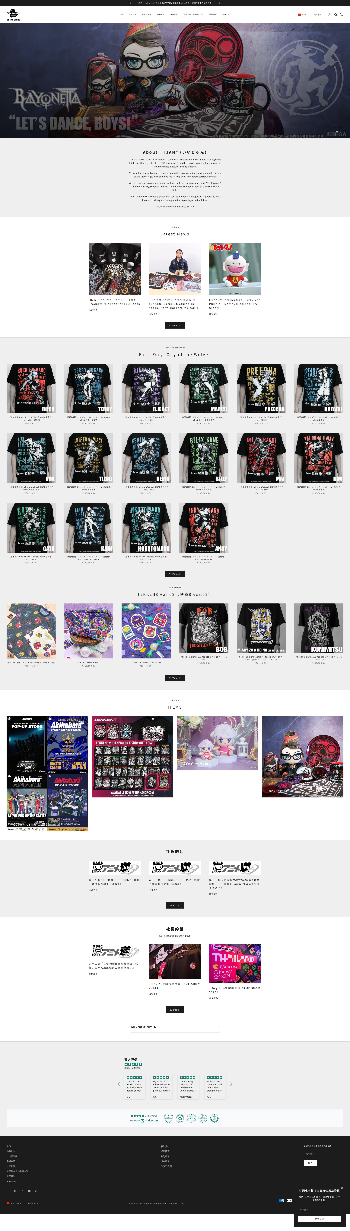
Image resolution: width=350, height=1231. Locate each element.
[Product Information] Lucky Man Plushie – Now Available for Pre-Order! (235, 321)
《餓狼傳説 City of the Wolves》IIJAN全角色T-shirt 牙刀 (31, 575)
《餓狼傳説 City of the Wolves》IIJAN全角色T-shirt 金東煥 (318, 505)
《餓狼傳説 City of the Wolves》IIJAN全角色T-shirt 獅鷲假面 (88, 505)
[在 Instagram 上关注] (22, 1208)
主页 (121, 14)
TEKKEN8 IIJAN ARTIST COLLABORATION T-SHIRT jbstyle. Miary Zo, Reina (261, 675)
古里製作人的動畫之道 (193, 14)
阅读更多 (93, 327)
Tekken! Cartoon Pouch (89, 680)
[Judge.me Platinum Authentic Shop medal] (168, 1135)
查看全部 (175, 922)
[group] (175, 89)
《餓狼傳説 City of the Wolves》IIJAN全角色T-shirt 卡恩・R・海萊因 (88, 575)
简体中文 (317, 15)
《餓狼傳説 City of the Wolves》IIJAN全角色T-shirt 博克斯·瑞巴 (31, 505)
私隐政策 (165, 1173)
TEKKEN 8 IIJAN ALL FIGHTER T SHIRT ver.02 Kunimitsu (319, 675)
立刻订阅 (320, 1218)
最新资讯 (161, 14)
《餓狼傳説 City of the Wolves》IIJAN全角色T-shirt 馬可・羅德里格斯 (203, 435)
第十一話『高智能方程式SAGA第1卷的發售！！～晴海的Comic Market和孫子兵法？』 (234, 901)
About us (226, 14)
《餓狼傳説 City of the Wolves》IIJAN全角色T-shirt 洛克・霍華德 (31, 435)
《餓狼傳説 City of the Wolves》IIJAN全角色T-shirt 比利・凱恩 (203, 505)
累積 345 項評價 (132, 1085)
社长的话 (174, 14)
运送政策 (165, 1178)
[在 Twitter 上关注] (15, 1208)
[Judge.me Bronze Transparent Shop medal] (203, 1135)
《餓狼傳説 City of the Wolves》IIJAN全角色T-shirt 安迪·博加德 (203, 575)
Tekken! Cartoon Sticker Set (146, 680)
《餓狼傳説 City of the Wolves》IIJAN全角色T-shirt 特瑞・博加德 (88, 435)
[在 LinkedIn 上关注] (36, 1208)
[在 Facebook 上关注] (8, 1208)
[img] (176, 1081)
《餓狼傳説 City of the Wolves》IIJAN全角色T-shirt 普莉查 (261, 435)
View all (175, 342)
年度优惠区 (147, 14)
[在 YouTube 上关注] (29, 1208)
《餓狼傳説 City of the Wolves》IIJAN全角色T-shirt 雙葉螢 (318, 435)
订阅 (310, 1180)
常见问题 (165, 1168)
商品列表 (133, 14)
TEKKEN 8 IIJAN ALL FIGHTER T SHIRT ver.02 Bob (204, 675)
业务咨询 (212, 14)
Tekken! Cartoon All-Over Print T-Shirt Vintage (31, 680)
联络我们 (165, 1163)
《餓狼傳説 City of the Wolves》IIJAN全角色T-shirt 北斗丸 (146, 575)
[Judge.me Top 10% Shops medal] (214, 1135)
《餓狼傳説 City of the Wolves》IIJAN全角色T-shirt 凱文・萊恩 (146, 505)
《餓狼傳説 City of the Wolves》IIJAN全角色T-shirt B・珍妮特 (146, 435)
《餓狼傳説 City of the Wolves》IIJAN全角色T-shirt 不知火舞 (261, 505)
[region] (175, 89)
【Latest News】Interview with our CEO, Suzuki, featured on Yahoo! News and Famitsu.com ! (173, 321)
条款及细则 (166, 1183)
